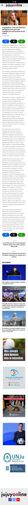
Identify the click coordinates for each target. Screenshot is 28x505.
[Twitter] (14, 499)
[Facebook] (10, 499)
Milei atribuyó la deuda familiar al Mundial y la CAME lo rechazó (13, 283)
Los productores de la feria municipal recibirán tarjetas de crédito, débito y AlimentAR (14, 245)
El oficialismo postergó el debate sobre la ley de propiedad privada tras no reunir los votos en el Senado (13, 330)
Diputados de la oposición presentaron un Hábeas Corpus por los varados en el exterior (14, 255)
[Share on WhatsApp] (21, 41)
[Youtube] (18, 499)
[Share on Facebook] (5, 41)
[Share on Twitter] (13, 41)
